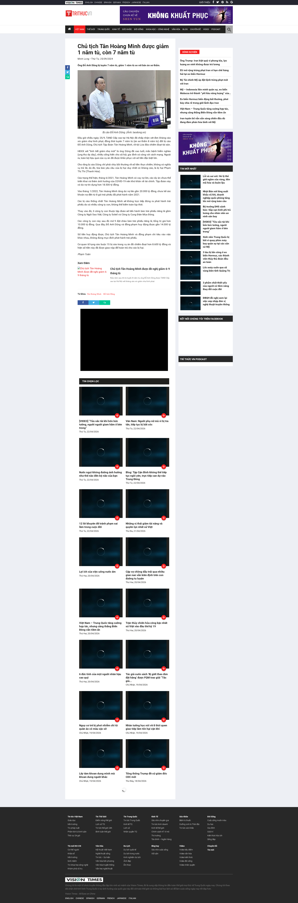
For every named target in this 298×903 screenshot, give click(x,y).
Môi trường (72, 824)
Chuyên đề (195, 29)
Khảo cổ (71, 853)
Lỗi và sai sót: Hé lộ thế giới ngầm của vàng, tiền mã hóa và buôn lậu (216, 179)
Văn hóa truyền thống (105, 865)
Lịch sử (127, 828)
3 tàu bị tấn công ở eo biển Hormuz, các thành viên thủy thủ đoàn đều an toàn (216, 257)
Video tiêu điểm (186, 850)
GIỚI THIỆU (204, 2)
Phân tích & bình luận (77, 831)
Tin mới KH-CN (74, 846)
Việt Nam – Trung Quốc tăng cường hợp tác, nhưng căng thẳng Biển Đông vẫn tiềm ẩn (100, 626)
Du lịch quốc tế (130, 850)
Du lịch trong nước (131, 853)
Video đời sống (185, 861)
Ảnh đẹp (127, 861)
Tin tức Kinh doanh (159, 824)
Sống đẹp (211, 839)
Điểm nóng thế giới (104, 820)
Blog (185, 29)
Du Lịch (127, 846)
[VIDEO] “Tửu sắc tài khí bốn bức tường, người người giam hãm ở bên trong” (100, 424)
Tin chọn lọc (90, 381)
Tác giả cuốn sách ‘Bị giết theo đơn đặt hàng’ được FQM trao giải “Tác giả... (147, 678)
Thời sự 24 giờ (74, 835)
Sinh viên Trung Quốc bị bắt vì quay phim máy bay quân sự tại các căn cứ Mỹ (216, 242)
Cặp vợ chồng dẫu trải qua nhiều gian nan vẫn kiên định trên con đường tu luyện (145, 575)
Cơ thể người (73, 850)
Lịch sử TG (100, 824)
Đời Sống (138, 29)
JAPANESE (136, 2)
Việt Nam (79, 29)
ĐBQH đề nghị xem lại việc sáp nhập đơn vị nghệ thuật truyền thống (216, 301)
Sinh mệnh (72, 861)
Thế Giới (91, 29)
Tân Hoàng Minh (94, 294)
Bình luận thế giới (103, 831)
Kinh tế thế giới (157, 828)
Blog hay (155, 846)
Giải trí (210, 831)
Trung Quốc (103, 29)
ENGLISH (89, 2)
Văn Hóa (176, 29)
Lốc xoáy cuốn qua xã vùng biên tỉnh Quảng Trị (216, 269)
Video (206, 29)
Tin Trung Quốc (130, 816)
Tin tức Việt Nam (75, 816)
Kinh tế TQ (128, 824)
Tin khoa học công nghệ (78, 865)
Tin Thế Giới (101, 816)
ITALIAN (145, 2)
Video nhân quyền (187, 865)
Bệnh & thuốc (185, 820)
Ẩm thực (127, 865)
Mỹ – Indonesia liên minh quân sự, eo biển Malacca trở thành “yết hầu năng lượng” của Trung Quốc (204, 93)
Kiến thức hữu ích (214, 835)
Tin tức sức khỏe (186, 828)
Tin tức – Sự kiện (103, 857)
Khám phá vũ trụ (75, 868)
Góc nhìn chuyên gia (160, 820)
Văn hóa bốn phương (105, 861)
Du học (210, 824)
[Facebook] (213, 2)
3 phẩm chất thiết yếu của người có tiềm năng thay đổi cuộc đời (216, 286)
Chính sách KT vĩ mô (160, 831)
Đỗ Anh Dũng (109, 294)
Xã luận (154, 853)
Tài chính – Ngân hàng (161, 839)
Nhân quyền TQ (130, 831)
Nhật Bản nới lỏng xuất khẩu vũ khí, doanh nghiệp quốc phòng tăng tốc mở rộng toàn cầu (216, 196)
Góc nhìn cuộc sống (159, 850)
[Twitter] (217, 2)
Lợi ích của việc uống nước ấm (97, 571)
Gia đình (211, 828)
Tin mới (210, 850)
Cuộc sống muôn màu (216, 820)
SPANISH (107, 2)
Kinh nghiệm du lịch (132, 857)
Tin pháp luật (73, 828)
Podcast (215, 29)
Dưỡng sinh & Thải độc (189, 824)
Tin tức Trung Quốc (132, 820)
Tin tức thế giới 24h (104, 828)
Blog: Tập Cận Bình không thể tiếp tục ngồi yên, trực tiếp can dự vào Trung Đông (146, 476)
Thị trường (156, 835)
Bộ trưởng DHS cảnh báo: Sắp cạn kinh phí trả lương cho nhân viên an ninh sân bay (217, 211)
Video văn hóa (185, 853)
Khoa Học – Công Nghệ (157, 29)
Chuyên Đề (212, 846)
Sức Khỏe (127, 29)
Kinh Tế (116, 29)
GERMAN (117, 2)
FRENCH (126, 2)
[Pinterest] (222, 2)
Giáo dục (71, 820)
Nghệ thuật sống (103, 853)
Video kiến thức (186, 857)
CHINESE (98, 2)
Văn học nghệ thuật (104, 868)
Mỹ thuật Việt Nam (104, 850)
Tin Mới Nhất (188, 168)
